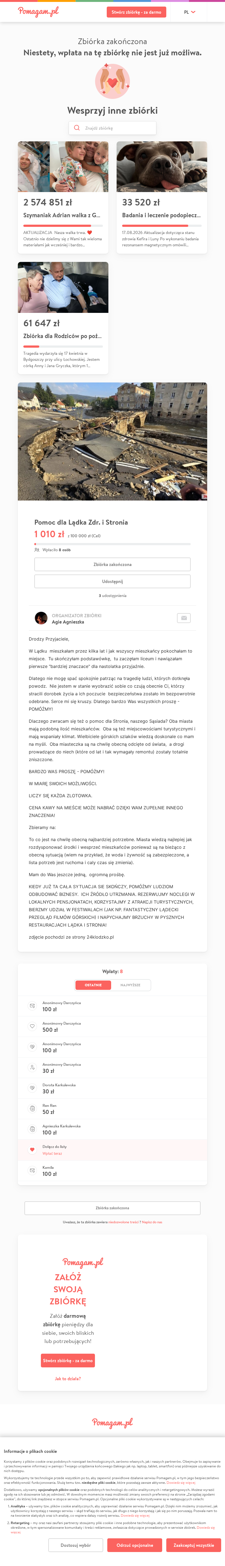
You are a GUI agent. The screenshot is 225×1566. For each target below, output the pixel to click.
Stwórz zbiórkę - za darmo (136, 12)
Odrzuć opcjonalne (135, 1545)
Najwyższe (130, 984)
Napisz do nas (152, 1222)
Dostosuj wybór (76, 1545)
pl (186, 12)
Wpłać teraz (52, 1153)
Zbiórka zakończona (113, 564)
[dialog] (112, 1501)
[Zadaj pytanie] (184, 618)
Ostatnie (93, 984)
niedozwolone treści (123, 1222)
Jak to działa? (68, 1379)
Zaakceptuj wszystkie (194, 1545)
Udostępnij (112, 581)
